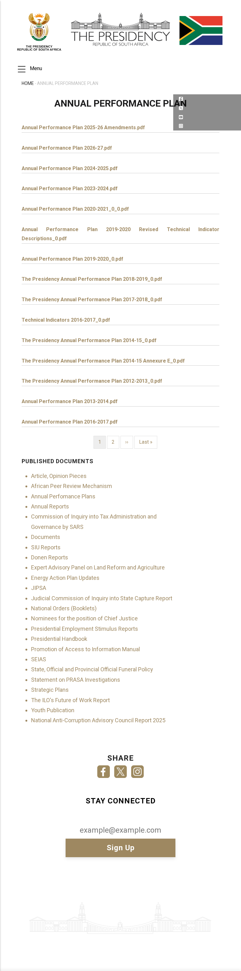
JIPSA (38, 588)
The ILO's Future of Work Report (70, 700)
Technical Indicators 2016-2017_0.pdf (66, 320)
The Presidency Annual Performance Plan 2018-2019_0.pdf (92, 279)
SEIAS (38, 659)
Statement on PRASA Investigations (75, 679)
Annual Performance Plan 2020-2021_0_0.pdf (75, 209)
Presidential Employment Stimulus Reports (84, 628)
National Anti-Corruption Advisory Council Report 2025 (98, 720)
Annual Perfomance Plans (63, 496)
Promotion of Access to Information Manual (85, 649)
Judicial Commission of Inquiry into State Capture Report (101, 598)
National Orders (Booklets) (64, 608)
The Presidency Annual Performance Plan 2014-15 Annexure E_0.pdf (103, 361)
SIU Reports (46, 547)
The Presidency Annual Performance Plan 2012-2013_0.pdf (92, 381)
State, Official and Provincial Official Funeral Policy (92, 669)
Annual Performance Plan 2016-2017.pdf (70, 422)
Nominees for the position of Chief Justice (84, 618)
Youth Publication (52, 710)
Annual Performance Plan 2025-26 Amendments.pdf (83, 127)
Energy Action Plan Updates (65, 577)
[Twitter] (120, 770)
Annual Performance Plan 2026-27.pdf (67, 148)
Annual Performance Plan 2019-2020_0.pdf (72, 259)
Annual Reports (50, 506)
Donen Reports (49, 557)
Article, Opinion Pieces (59, 476)
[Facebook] (103, 770)
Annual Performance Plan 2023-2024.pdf (70, 188)
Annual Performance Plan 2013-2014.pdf (70, 401)
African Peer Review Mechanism (71, 486)
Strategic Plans (50, 689)
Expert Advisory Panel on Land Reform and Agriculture (98, 567)
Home (28, 83)
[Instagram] (137, 770)
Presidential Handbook (59, 638)
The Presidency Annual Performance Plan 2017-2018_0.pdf (92, 299)
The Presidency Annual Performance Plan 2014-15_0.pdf (89, 340)
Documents (45, 537)
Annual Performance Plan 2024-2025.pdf (70, 168)
